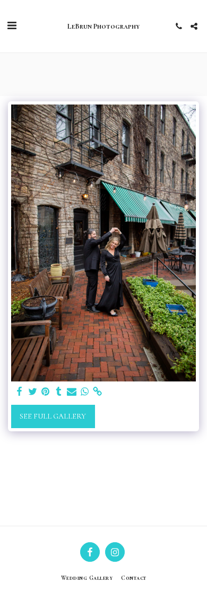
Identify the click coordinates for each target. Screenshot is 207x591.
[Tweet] (33, 392)
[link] (97, 392)
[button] (12, 26)
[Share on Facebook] (19, 392)
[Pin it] (45, 392)
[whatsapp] (85, 392)
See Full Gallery (53, 416)
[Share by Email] (71, 392)
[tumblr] (59, 392)
